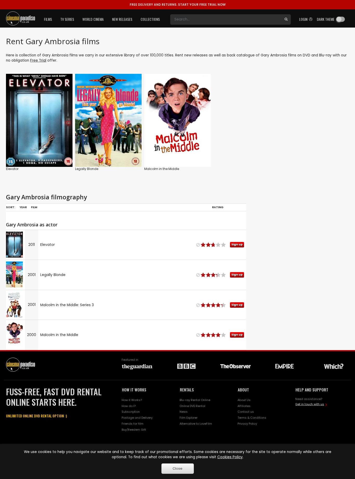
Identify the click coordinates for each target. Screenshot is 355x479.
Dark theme (325, 19)
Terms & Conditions (252, 418)
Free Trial (38, 60)
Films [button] (48, 19)
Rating (217, 207)
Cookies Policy (230, 457)
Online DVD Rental (192, 406)
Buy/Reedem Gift (134, 430)
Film (34, 207)
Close (177, 468)
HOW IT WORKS (134, 389)
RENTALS (187, 389)
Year (23, 207)
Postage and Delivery (137, 418)
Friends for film (132, 424)
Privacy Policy (247, 424)
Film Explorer (189, 418)
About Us (244, 400)
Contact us (246, 412)
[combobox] (225, 19)
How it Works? (132, 400)
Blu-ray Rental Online (195, 400)
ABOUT (243, 389)
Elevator (12, 169)
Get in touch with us (309, 404)
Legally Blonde (86, 169)
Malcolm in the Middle (161, 169)
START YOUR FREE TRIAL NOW (178, 4)
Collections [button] (150, 19)
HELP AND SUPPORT (311, 389)
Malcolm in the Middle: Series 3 (67, 305)
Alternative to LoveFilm (196, 424)
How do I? (129, 406)
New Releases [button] (122, 19)
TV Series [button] (67, 19)
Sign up (39, 152)
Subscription (131, 412)
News (184, 412)
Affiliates (244, 406)
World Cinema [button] (93, 19)
